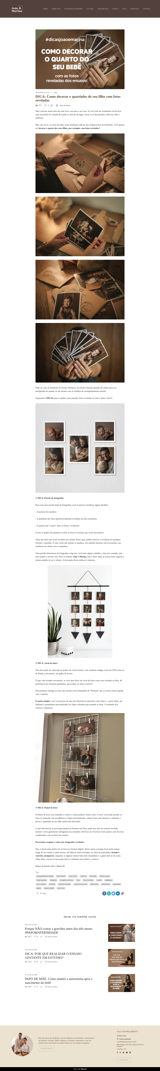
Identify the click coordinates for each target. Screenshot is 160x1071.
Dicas (56, 92)
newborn (52, 884)
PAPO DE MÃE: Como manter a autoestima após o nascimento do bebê (58, 981)
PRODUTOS (135, 9)
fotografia (53, 880)
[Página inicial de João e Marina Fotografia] (21, 9)
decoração (93, 876)
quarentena (116, 884)
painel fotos (94, 884)
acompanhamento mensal (45, 876)
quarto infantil (49, 888)
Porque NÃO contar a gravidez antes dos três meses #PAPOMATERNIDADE (58, 930)
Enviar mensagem (125, 1039)
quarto (39, 888)
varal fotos (60, 888)
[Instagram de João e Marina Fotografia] (120, 1052)
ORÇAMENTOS (103, 9)
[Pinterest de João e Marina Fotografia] (123, 1052)
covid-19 (83, 876)
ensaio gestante (42, 880)
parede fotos (106, 884)
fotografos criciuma (66, 880)
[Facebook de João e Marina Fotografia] (117, 1052)
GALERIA (90, 9)
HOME (45, 9)
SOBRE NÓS (56, 9)
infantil (99, 880)
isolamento (108, 880)
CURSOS (115, 9)
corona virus (73, 876)
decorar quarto (105, 876)
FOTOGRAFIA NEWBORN (74, 9)
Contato (123, 1060)
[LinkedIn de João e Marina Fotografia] (130, 1052)
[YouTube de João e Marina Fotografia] (127, 1052)
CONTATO (146, 9)
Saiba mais (46, 1048)
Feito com (80, 1069)
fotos (78, 880)
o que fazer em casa (80, 884)
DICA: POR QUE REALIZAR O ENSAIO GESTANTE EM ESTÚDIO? (53, 956)
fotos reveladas (88, 880)
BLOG (124, 9)
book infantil (61, 876)
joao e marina (41, 884)
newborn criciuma (64, 884)
